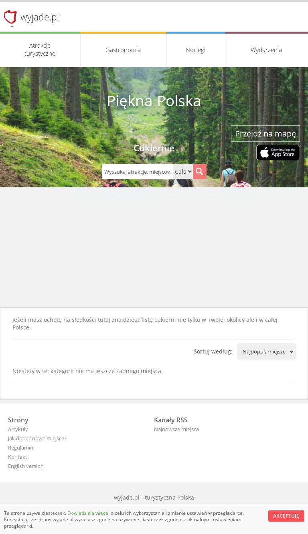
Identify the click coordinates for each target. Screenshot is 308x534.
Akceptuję (286, 515)
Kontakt (17, 456)
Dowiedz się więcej (89, 513)
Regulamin (20, 447)
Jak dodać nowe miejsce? (37, 438)
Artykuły (18, 429)
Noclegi (195, 50)
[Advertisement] (154, 247)
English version (26, 466)
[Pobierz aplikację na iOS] (278, 153)
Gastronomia (123, 50)
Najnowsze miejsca (176, 429)
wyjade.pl (39, 16)
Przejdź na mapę (265, 133)
